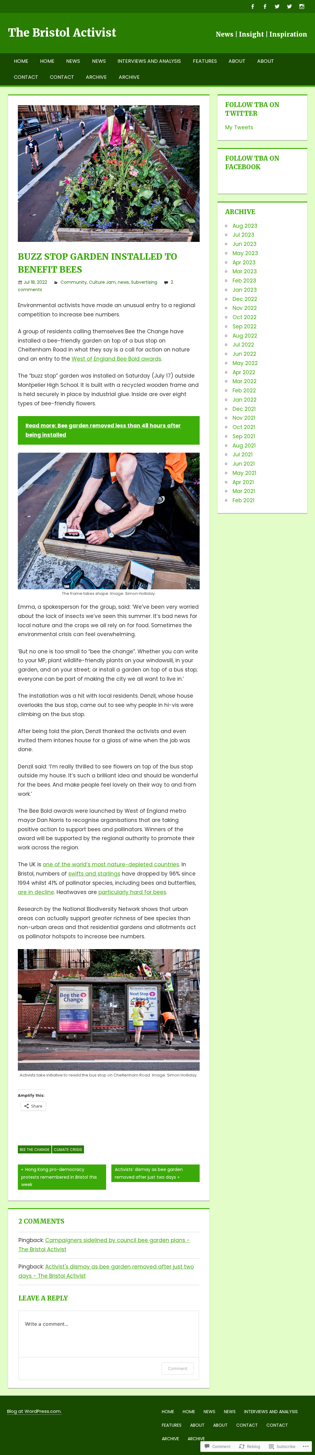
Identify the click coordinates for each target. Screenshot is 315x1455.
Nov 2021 (244, 418)
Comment (177, 1368)
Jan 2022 (245, 399)
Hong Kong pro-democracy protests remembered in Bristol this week (57, 1177)
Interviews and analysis (149, 61)
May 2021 (244, 473)
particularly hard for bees (132, 892)
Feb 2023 (244, 280)
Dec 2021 (244, 409)
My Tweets (239, 127)
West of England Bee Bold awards (116, 359)
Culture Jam (102, 282)
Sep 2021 (244, 436)
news (123, 282)
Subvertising (144, 282)
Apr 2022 (244, 372)
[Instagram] (302, 6)
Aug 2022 (245, 335)
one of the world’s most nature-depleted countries (111, 864)
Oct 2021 (244, 427)
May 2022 (245, 363)
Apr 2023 (244, 262)
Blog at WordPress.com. (34, 1411)
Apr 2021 (243, 482)
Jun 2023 (245, 244)
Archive (96, 77)
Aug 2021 (244, 445)
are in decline (36, 892)
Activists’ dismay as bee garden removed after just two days (147, 1173)
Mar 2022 (245, 381)
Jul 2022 (243, 344)
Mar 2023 (245, 271)
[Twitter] (277, 6)
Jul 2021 (243, 454)
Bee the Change (35, 1149)
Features (205, 61)
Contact (26, 77)
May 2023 (245, 253)
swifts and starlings (94, 873)
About (237, 61)
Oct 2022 (245, 317)
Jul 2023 (243, 234)
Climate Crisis (68, 1149)
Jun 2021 (244, 463)
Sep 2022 (245, 326)
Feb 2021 (243, 500)
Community (74, 282)
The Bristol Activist (62, 33)
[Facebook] (252, 6)
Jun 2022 (244, 354)
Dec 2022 (245, 299)
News (73, 61)
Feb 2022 (244, 390)
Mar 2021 (244, 491)
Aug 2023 (245, 226)
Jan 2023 (245, 290)
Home (21, 61)
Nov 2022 (245, 308)
